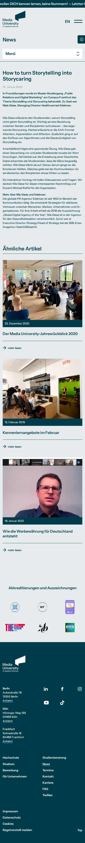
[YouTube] (49, 703)
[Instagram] (80, 689)
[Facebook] (62, 689)
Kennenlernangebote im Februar (31, 432)
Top (79, 830)
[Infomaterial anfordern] (81, 39)
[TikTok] (62, 702)
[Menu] (78, 21)
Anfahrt (8, 700)
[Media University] (14, 19)
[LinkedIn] (49, 689)
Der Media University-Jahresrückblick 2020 (40, 334)
